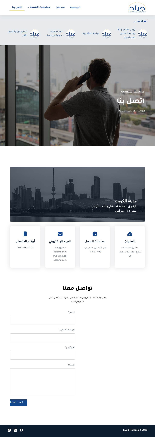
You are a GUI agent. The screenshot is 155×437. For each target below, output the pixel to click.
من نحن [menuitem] (60, 7)
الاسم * (71, 312)
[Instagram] (9, 430)
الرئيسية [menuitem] (75, 7)
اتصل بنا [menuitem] (17, 7)
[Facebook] (21, 430)
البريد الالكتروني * (67, 330)
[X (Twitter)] (15, 430)
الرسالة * (71, 365)
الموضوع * (70, 347)
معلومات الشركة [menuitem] (40, 7)
